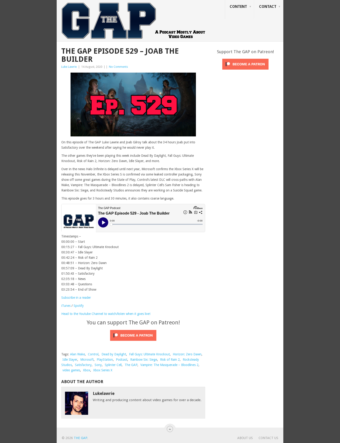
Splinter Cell (113, 365)
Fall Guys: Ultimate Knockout (149, 354)
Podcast (121, 359)
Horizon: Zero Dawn (187, 354)
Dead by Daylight (114, 354)
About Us (245, 438)
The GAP (131, 365)
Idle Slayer (69, 359)
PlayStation (105, 359)
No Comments (118, 66)
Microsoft (87, 359)
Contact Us (268, 438)
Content (238, 6)
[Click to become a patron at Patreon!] (133, 342)
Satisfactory (83, 365)
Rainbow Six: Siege (143, 359)
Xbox (86, 370)
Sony (98, 365)
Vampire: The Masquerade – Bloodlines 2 (169, 365)
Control (93, 354)
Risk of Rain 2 (170, 359)
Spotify (79, 306)
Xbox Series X (102, 370)
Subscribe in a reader (76, 297)
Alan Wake (77, 354)
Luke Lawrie (69, 66)
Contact (267, 6)
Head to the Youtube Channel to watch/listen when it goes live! (105, 314)
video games (71, 370)
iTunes (66, 306)
